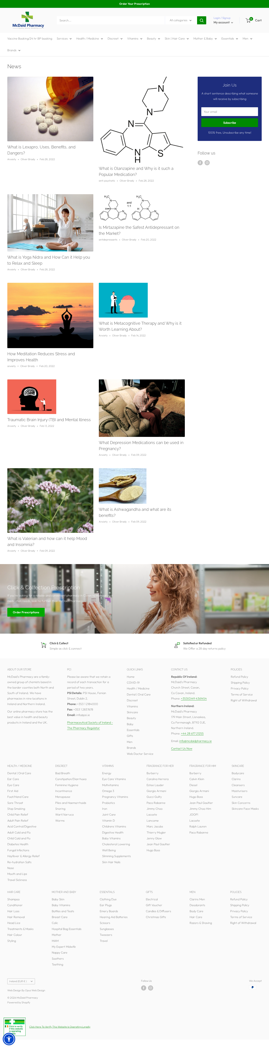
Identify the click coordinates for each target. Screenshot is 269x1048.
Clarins (236, 779)
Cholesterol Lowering (116, 844)
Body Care (196, 911)
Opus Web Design (35, 990)
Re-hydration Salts (19, 862)
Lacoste (152, 814)
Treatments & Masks (20, 929)
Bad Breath (62, 773)
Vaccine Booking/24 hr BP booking (29, 38)
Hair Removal (16, 917)
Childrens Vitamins (114, 826)
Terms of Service (242, 694)
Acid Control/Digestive (21, 826)
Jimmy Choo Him (200, 808)
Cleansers (238, 785)
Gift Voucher (154, 905)
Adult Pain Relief (17, 820)
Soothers (58, 958)
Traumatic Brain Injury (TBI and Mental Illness (49, 419)
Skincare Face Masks (245, 808)
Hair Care (196, 917)
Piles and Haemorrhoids (70, 803)
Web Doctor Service (140, 754)
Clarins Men (197, 899)
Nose (10, 868)
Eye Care (13, 785)
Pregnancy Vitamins (115, 797)
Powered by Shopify (18, 1002)
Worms (60, 820)
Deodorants (197, 905)
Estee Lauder (155, 785)
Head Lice (13, 923)
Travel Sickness (17, 880)
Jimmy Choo (154, 808)
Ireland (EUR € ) (18, 981)
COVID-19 (133, 682)
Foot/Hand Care (18, 797)
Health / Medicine (87, 38)
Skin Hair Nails (111, 862)
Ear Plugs (106, 905)
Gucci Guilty (154, 797)
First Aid (12, 791)
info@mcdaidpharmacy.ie (195, 741)
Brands (11, 50)
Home (130, 676)
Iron (104, 808)
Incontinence (63, 791)
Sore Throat (15, 803)
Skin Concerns (241, 803)
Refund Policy (239, 676)
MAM (55, 941)
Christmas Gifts (156, 917)
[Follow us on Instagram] (207, 162)
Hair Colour (14, 935)
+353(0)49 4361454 (194, 698)
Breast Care (60, 917)
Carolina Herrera (158, 779)
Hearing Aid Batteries (114, 917)
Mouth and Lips (17, 874)
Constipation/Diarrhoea (70, 779)
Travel (104, 941)
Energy (106, 773)
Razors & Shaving (201, 923)
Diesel (193, 785)
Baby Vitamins (111, 838)
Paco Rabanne (156, 803)
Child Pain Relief (17, 814)
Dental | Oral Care (139, 694)
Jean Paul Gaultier (158, 844)
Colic (55, 923)
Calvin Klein (196, 779)
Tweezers (106, 935)
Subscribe (229, 122)
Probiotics (108, 803)
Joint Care (109, 814)
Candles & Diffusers (158, 911)
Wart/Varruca (64, 814)
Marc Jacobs (155, 826)
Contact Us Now (181, 748)
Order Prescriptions (26, 612)
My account (222, 22)
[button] (9, 1039)
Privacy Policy (240, 688)
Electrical (152, 899)
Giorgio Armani (156, 791)
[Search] (201, 20)
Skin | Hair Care (175, 38)
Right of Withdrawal (244, 700)
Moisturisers (239, 791)
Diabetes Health (17, 844)
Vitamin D (108, 820)
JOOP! (193, 814)
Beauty (151, 38)
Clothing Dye (108, 899)
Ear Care (13, 779)
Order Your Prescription (134, 3)
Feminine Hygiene (66, 785)
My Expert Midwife (64, 946)
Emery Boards (109, 911)
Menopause (62, 797)
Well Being (109, 850)
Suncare (237, 797)
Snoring (60, 808)
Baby (130, 724)
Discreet (113, 38)
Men (245, 38)
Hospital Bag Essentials (66, 929)
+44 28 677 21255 (192, 733)
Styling (11, 941)
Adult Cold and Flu (19, 832)
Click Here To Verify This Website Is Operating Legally (59, 1026)
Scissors (105, 923)
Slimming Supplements (116, 856)
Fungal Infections (18, 850)
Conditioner (15, 905)
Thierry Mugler (156, 832)
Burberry (152, 773)
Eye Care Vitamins (114, 779)
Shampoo (13, 899)
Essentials (227, 38)
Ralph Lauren (198, 826)
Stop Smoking (16, 808)
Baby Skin (58, 899)
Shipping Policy (240, 682)
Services (62, 38)
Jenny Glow (154, 838)
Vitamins (132, 38)
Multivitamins (110, 785)
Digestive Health (113, 832)
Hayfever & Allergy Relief (23, 856)
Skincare (132, 712)
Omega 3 (108, 791)
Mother (56, 935)
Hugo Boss (153, 850)
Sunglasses (107, 929)
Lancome (153, 820)
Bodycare (238, 773)
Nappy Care (59, 952)
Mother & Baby (203, 38)
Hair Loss (13, 911)
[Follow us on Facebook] (200, 162)
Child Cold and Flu (18, 838)
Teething (57, 964)
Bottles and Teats (63, 911)
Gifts (130, 736)
